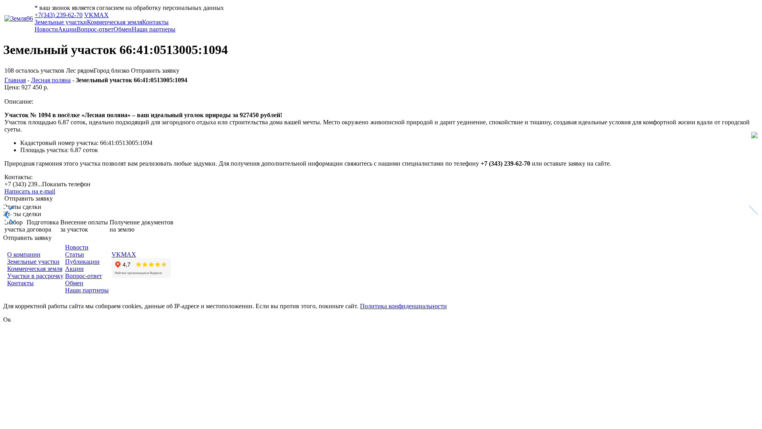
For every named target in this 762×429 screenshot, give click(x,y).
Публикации (82, 261)
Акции (67, 29)
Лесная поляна (51, 80)
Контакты (155, 22)
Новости (46, 29)
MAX (101, 15)
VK (89, 15)
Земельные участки (61, 22)
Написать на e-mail (29, 191)
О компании (23, 254)
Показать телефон (66, 184)
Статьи (74, 254)
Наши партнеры (153, 29)
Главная (15, 80)
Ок (7, 319)
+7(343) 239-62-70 (59, 15)
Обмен (123, 29)
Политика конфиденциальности (403, 306)
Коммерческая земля (114, 22)
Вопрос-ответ (95, 29)
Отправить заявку (155, 70)
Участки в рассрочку (35, 275)
